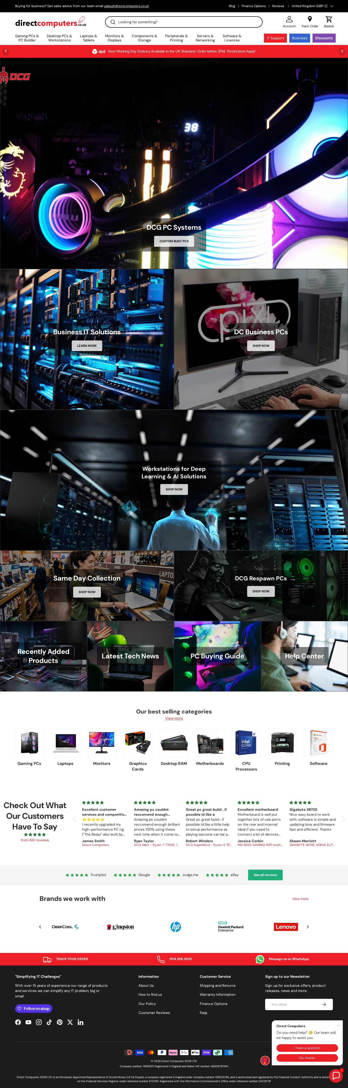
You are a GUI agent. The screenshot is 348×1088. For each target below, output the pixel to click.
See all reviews (265, 875)
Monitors (101, 763)
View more (174, 718)
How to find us (150, 994)
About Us (146, 985)
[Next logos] (308, 926)
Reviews (278, 6)
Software (318, 763)
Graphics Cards (138, 766)
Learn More (87, 346)
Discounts (324, 38)
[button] (329, 22)
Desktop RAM (174, 763)
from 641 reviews (35, 840)
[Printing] (282, 743)
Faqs (203, 1012)
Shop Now (261, 346)
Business (299, 38)
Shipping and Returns (218, 985)
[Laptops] (66, 743)
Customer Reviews (154, 1012)
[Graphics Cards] (138, 743)
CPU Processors (246, 766)
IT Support (275, 38)
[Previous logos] (40, 926)
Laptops (65, 763)
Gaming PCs (29, 763)
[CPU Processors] (246, 743)
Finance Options (254, 6)
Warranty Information (218, 994)
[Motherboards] (210, 743)
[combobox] (184, 22)
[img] (35, 834)
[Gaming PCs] (29, 743)
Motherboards (210, 763)
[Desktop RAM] (174, 743)
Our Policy (147, 1003)
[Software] (318, 743)
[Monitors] (102, 743)
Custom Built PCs (174, 241)
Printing (282, 763)
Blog (232, 6)
